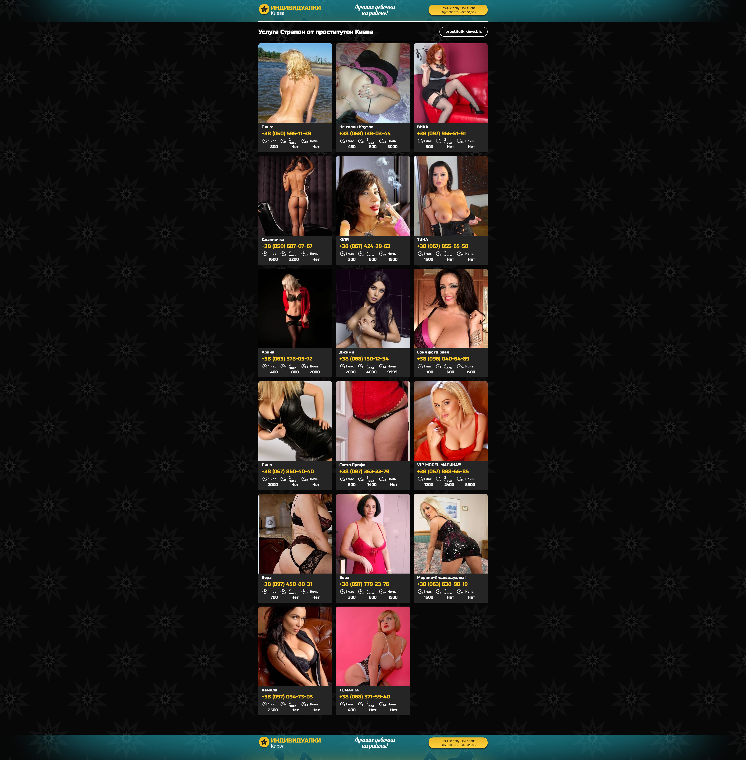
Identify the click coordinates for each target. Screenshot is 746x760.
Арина (268, 352)
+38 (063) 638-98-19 (442, 584)
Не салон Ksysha (356, 126)
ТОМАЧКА (349, 690)
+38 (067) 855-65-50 (442, 246)
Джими (346, 352)
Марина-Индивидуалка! (441, 577)
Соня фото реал (433, 352)
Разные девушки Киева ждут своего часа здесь (458, 10)
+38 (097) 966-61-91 (441, 133)
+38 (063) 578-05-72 (287, 359)
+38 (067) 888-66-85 (443, 471)
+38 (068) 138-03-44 (365, 133)
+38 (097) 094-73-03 (287, 697)
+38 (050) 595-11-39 (286, 133)
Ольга (268, 126)
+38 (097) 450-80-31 (287, 584)
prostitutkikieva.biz (463, 31)
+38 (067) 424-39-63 (364, 246)
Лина (267, 464)
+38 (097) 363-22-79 (364, 471)
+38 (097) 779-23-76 (364, 584)
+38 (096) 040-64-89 (443, 359)
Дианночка (273, 239)
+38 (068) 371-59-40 (364, 697)
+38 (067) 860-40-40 (288, 471)
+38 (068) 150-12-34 (364, 359)
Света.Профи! (353, 464)
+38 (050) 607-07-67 (287, 246)
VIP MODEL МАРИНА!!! (439, 464)
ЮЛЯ (344, 239)
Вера (267, 577)
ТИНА (422, 239)
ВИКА (422, 126)
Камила (269, 690)
